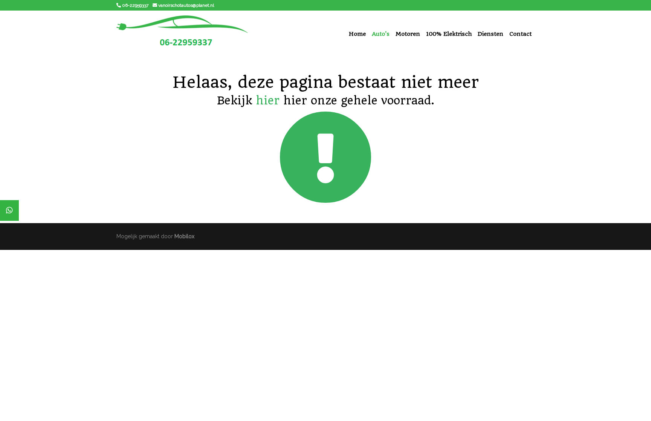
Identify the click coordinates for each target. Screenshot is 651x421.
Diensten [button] (490, 34)
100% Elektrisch (449, 34)
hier (268, 100)
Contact (520, 34)
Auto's (381, 34)
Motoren (408, 34)
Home (357, 34)
